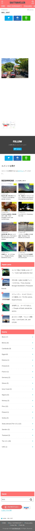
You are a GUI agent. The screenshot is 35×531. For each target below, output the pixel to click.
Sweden (6, 429)
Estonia (5, 360)
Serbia (5, 418)
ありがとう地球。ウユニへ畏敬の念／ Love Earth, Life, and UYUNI (22, 319)
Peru (5, 406)
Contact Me (13, 525)
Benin (5, 337)
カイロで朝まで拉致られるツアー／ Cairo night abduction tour (22, 271)
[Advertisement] (17, 39)
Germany (6, 377)
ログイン (21, 171)
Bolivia (5, 343)
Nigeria (5, 395)
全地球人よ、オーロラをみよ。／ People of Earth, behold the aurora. (22, 308)
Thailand (6, 435)
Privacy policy (28, 6)
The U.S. (6, 441)
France (5, 371)
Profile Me (21, 525)
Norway (5, 400)
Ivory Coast (7, 389)
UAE (4, 447)
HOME (3, 6)
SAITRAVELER (17, 2)
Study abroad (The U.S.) (11, 423)
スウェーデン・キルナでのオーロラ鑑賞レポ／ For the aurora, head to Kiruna (22, 297)
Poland (5, 412)
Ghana (5, 383)
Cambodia (6, 348)
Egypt (5, 354)
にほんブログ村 (6, 510)
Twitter (18, 149)
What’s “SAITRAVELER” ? (14, 6)
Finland (5, 366)
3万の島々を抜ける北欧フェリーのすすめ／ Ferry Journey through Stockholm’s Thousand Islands (17, 284)
